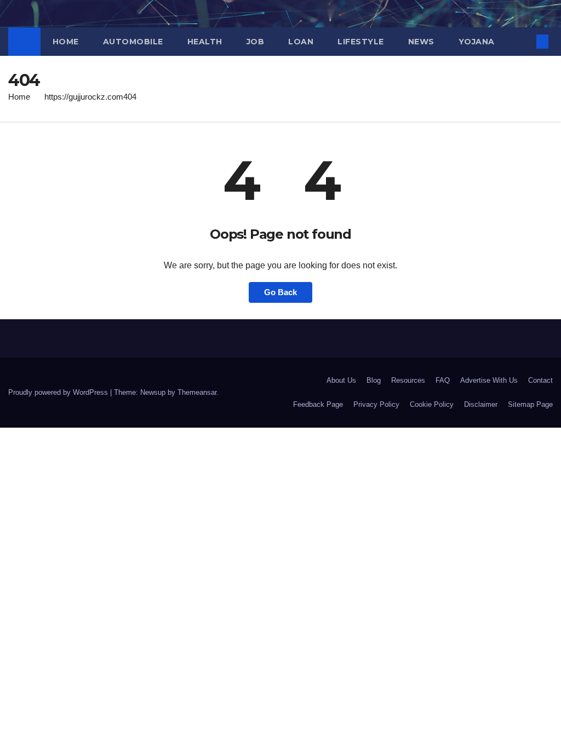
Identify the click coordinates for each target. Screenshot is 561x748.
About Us (341, 380)
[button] (525, 41)
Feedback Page (318, 404)
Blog (374, 380)
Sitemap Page (530, 404)
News (421, 42)
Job (256, 42)
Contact (540, 380)
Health (204, 42)
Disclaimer (480, 404)
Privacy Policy (376, 404)
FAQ (443, 380)
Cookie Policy (432, 404)
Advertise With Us (489, 380)
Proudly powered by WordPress (59, 392)
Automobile (133, 42)
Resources (408, 380)
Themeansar (197, 392)
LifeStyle (360, 42)
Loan (300, 42)
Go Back (280, 292)
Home (66, 42)
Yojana (477, 42)
